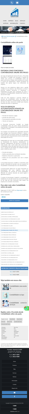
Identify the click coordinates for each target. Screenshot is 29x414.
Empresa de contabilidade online (9, 243)
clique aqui (19, 190)
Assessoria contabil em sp (8, 214)
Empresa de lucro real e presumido (10, 246)
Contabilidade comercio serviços (10, 223)
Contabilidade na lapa (7, 225)
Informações (14, 23)
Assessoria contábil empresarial (9, 216)
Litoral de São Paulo (5, 324)
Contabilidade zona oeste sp (8, 237)
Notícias (5, 23)
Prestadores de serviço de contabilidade (11, 264)
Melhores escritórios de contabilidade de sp (12, 262)
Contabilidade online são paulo (9, 230)
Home (4, 20)
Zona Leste (9, 321)
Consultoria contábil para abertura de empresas (14, 221)
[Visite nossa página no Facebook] (14, 396)
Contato (22, 23)
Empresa (10, 20)
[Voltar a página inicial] (14, 11)
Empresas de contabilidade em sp (9, 250)
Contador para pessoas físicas (9, 239)
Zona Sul (3, 321)
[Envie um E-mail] (17, 3)
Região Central (4, 319)
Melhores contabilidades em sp (9, 259)
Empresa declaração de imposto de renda (12, 248)
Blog (16, 20)
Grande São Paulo (18, 321)
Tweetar (4, 197)
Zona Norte (12, 319)
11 (15, 271)
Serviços (22, 20)
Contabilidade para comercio (8, 232)
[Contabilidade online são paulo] (7, 50)
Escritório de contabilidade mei (9, 257)
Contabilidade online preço (8, 228)
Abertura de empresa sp (7, 212)
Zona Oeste (19, 319)
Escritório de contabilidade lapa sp (10, 255)
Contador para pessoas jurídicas (9, 241)
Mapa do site (14, 388)
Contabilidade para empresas (8, 234)
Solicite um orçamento (14, 200)
